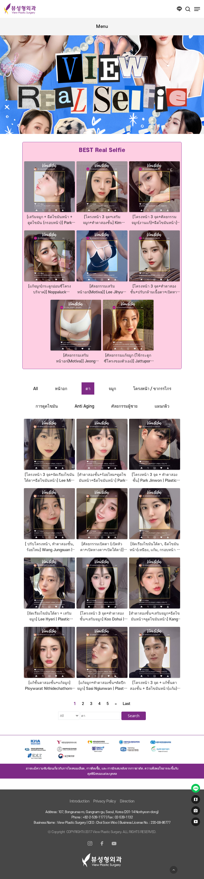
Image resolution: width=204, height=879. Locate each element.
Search (133, 715)
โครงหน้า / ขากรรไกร (152, 388)
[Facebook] (102, 846)
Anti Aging (84, 406)
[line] (194, 789)
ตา (88, 388)
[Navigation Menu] (197, 9)
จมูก (112, 388)
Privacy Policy (104, 801)
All (35, 388)
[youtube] (194, 823)
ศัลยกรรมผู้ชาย (124, 406)
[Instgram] (90, 846)
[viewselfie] (194, 811)
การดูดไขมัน (47, 406)
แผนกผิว (162, 406)
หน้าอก (61, 388)
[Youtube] (114, 846)
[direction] (194, 800)
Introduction (79, 801)
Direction (127, 801)
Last (126, 703)
